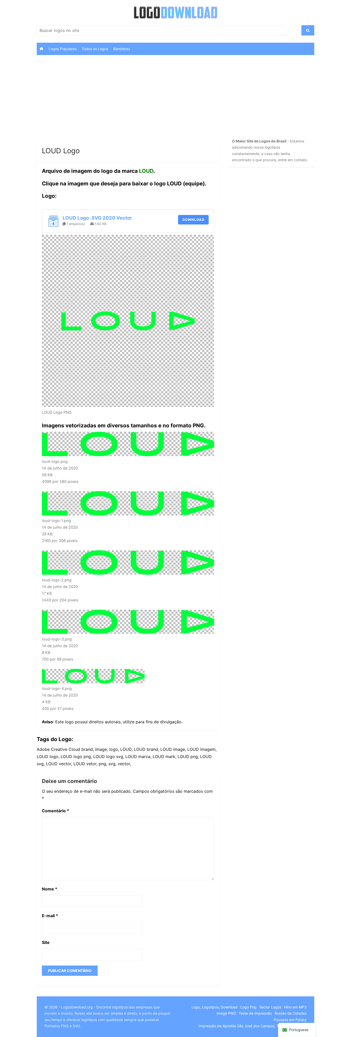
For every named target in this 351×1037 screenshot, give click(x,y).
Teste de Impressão (255, 1013)
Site (46, 942)
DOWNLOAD (193, 220)
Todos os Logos (95, 49)
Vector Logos (270, 1007)
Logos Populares (63, 49)
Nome (49, 888)
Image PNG (226, 1013)
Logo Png (248, 1007)
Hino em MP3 (295, 1007)
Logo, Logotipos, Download (214, 1007)
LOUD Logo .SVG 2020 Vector (97, 218)
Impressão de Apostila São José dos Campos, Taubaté (244, 1026)
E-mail (50, 915)
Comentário (55, 810)
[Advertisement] (128, 104)
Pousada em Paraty (290, 1019)
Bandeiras (121, 49)
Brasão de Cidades (291, 1013)
